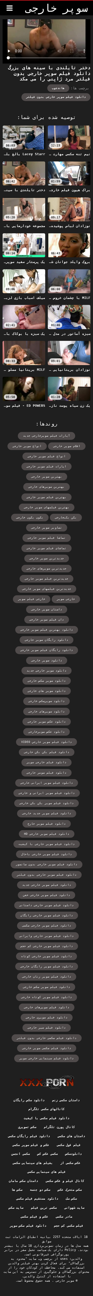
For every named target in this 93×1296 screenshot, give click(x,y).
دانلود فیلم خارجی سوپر (46, 762)
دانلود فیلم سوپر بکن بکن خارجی (46, 803)
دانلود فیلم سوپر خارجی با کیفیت (47, 844)
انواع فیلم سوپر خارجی (47, 456)
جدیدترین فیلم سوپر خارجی (46, 578)
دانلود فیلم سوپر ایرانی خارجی (46, 783)
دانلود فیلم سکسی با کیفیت (46, 1118)
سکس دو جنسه (40, 1190)
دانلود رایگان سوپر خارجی (46, 640)
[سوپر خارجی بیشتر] (9, 8)
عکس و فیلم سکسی (34, 1216)
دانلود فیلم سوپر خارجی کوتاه (46, 956)
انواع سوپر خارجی (27, 446)
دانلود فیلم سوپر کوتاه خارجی (46, 997)
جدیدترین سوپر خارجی (46, 558)
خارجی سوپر (66, 599)
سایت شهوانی (74, 1208)
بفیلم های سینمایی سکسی (33, 1163)
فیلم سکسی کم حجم (68, 1226)
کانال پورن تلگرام (59, 1127)
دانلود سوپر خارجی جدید (46, 670)
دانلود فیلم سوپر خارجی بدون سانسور (46, 864)
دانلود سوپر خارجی (46, 660)
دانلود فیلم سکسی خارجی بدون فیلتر (46, 1038)
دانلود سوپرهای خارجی (46, 711)
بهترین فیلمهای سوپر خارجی (46, 507)
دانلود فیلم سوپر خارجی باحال (46, 854)
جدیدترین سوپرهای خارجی (46, 568)
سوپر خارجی (64, 1280)
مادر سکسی (64, 1216)
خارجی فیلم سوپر (31, 599)
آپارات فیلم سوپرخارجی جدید (46, 435)
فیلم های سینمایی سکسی (46, 1172)
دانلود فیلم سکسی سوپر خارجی (46, 1048)
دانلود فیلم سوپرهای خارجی (46, 1007)
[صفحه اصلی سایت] (46, 1082)
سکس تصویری (27, 1127)
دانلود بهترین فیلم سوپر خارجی (46, 629)
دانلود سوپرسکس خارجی (46, 701)
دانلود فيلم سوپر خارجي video (46, 742)
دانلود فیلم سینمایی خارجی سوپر (46, 1058)
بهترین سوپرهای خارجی (46, 487)
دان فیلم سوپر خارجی (46, 619)
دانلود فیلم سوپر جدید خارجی (46, 813)
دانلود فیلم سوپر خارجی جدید (46, 885)
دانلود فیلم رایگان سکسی (29, 1136)
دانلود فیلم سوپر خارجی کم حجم (46, 946)
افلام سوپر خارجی (66, 446)
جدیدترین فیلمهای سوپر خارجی (46, 589)
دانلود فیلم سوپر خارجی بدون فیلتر (56, 97)
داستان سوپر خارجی (46, 609)
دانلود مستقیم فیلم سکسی (37, 1198)
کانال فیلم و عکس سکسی (65, 1181)
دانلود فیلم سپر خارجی (47, 1027)
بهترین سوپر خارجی (46, 476)
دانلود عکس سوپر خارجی (47, 721)
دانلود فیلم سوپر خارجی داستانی (46, 905)
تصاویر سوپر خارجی (46, 527)
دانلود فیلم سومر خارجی (46, 772)
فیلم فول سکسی (69, 1145)
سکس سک (71, 1198)
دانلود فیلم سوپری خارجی (46, 1017)
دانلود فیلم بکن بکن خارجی (46, 752)
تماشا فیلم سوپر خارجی (47, 538)
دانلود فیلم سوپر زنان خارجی (46, 976)
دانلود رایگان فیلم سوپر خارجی (46, 650)
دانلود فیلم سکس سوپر (28, 1226)
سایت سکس (16, 1208)
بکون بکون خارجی (29, 517)
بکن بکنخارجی (66, 517)
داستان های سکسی (71, 1136)
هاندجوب (58, 88)
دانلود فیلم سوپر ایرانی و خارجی (47, 793)
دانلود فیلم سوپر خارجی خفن (46, 895)
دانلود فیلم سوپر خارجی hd (46, 834)
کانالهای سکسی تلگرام (46, 1109)
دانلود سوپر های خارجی (47, 691)
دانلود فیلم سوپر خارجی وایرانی (46, 936)
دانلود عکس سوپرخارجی (46, 732)
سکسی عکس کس (47, 1154)
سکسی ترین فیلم (44, 1208)
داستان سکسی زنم (66, 1100)
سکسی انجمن (20, 1154)
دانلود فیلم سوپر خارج (47, 823)
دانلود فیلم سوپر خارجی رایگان (46, 915)
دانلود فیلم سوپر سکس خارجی (46, 987)
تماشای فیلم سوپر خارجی (46, 548)
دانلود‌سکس (73, 1154)
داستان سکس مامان (23, 1181)
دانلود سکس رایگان (28, 1100)
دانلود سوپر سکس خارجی (47, 681)
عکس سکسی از (70, 1163)
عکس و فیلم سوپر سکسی (30, 1145)
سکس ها (16, 1190)
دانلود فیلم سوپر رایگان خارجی (46, 966)
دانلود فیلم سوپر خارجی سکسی (46, 925)
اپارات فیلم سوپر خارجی (46, 466)
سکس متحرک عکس (70, 1190)
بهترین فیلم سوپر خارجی (46, 497)
